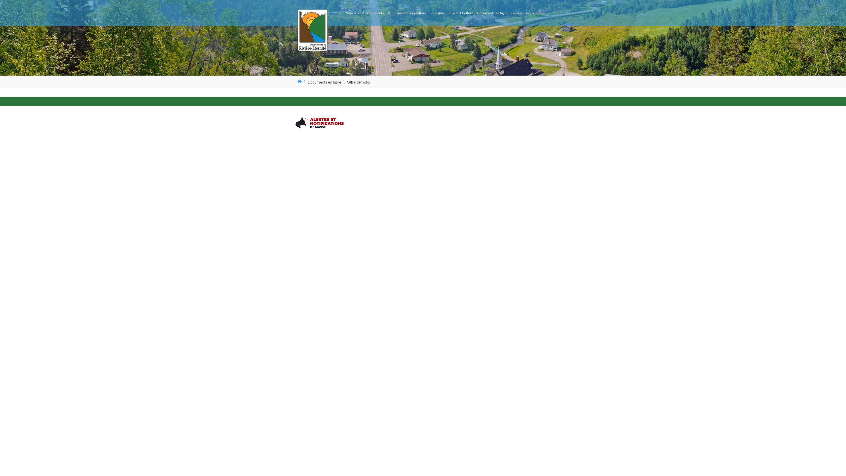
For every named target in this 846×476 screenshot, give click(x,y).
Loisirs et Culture (460, 13)
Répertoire (418, 13)
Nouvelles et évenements (365, 13)
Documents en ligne (492, 13)
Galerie (516, 13)
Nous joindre (535, 13)
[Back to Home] (329, 30)
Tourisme (437, 13)
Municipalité (397, 13)
